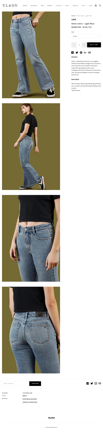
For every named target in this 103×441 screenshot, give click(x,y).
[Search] (100, 6)
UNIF (73, 19)
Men (42, 5)
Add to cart (94, 44)
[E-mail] (100, 383)
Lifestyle (58, 5)
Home (73, 16)
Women (49, 5)
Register (4, 398)
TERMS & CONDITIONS (30, 402)
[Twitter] (92, 383)
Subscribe (35, 383)
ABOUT (25, 395)
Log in (4, 395)
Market (25, 5)
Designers (33, 5)
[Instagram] (96, 383)
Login (90, 5)
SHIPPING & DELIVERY (30, 399)
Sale (66, 5)
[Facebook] (88, 383)
